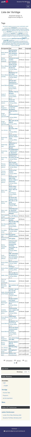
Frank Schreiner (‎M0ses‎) (3, 256)
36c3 (6, 26)
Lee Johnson (4, 130)
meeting (18, 35)
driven (13, 32)
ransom (3, 43)
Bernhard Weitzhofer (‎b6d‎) (4, 285)
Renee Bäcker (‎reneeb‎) (4, 66)
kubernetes (11, 35)
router (17, 43)
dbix (19, 30)
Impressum (14, 428)
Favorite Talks (6, 392)
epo (10, 33)
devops (4, 32)
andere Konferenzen (8, 412)
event (13, 33)
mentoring (23, 35)
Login (4, 383)
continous (4, 30)
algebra (10, 26)
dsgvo (16, 32)
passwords (9, 38)
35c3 (4, 26)
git (17, 33)
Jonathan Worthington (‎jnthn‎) (4, 302)
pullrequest (25, 42)
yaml (16, 45)
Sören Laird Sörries (4, 191)
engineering (6, 33)
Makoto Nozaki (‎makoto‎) (5, 238)
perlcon (11, 40)
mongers (9, 36)
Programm (5, 395)
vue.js (12, 45)
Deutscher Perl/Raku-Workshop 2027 (12, 418)
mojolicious (4, 36)
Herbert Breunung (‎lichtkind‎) (3, 59)
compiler (13, 29)
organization (27, 36)
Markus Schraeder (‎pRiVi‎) (4, 246)
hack (24, 33)
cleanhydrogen (5, 29)
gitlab (20, 33)
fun (16, 33)
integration (4, 35)
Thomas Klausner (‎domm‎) (3, 165)
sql (2, 44)
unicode (27, 44)
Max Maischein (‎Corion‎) (5, 224)
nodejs (14, 36)
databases (14, 30)
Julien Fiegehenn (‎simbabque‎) (4, 107)
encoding (26, 32)
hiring (26, 33)
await (27, 26)
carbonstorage (7, 28)
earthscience (21, 32)
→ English (5, 385)
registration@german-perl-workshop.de (15, 431)
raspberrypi (7, 43)
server (20, 43)
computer (17, 29)
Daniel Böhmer (5, 85)
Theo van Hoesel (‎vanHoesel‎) (4, 281)
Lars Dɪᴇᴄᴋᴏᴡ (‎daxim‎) (4, 102)
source (27, 43)
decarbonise (26, 30)
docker (9, 31)
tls (18, 44)
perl (24, 38)
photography (23, 41)
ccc (18, 28)
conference (22, 29)
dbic (17, 30)
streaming (7, 44)
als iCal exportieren (8, 398)
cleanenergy (24, 28)
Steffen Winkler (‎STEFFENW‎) (5, 293)
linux (15, 35)
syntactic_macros (13, 44)
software (24, 43)
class (20, 28)
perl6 (6, 40)
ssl (4, 44)
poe (27, 41)
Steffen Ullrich (4, 275)
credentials (8, 30)
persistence (17, 41)
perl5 (28, 38)
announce (14, 26)
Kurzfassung (13, 61)
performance (16, 38)
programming (16, 42)
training (20, 44)
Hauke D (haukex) (3, 94)
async (18, 26)
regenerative (13, 43)
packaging (4, 38)
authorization (23, 26)
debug (22, 30)
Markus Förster (3, 343)
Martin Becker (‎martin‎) (4, 53)
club (10, 29)
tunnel (23, 44)
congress (27, 29)
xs (14, 45)
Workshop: (20, 372)
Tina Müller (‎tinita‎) (4, 231)
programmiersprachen (7, 42)
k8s (8, 35)
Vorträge (4, 390)
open (17, 36)
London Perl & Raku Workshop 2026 (12, 415)
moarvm (27, 35)
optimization (21, 36)
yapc (19, 45)
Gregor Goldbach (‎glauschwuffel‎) (5, 115)
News (3, 402)
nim (11, 36)
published (21, 42)
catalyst (14, 27)
